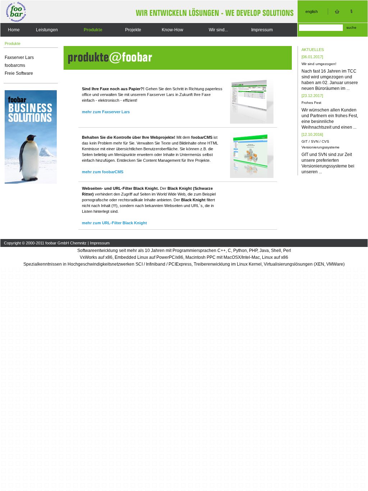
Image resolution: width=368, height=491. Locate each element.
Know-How (172, 29)
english (311, 11)
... (348, 88)
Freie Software (19, 73)
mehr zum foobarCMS (102, 172)
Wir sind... (218, 29)
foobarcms (15, 65)
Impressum (262, 29)
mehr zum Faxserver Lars (106, 112)
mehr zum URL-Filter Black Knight (114, 223)
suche (351, 27)
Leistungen (47, 29)
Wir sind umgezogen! (319, 64)
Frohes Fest (311, 103)
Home (14, 29)
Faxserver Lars (19, 57)
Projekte (133, 29)
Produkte (93, 29)
